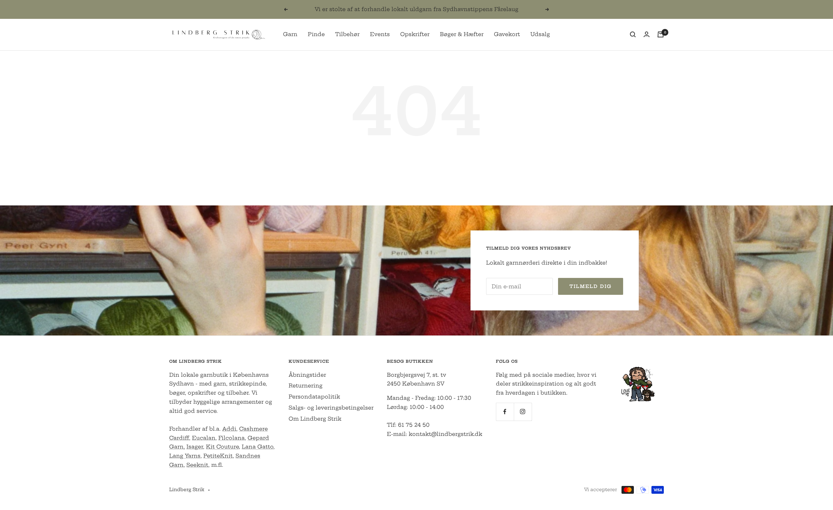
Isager (194, 446)
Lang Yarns (184, 455)
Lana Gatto (257, 446)
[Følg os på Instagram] (523, 412)
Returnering (305, 385)
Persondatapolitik (314, 396)
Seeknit (197, 465)
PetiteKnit (218, 455)
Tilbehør (347, 34)
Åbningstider (307, 375)
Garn (290, 34)
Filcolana (231, 438)
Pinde (316, 34)
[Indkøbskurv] (660, 34)
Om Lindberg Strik (315, 418)
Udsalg (540, 34)
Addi (229, 428)
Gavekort (507, 34)
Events (380, 34)
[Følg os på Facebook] (505, 412)
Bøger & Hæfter (462, 34)
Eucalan (203, 438)
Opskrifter (415, 34)
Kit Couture (222, 446)
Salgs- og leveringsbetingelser (331, 407)
